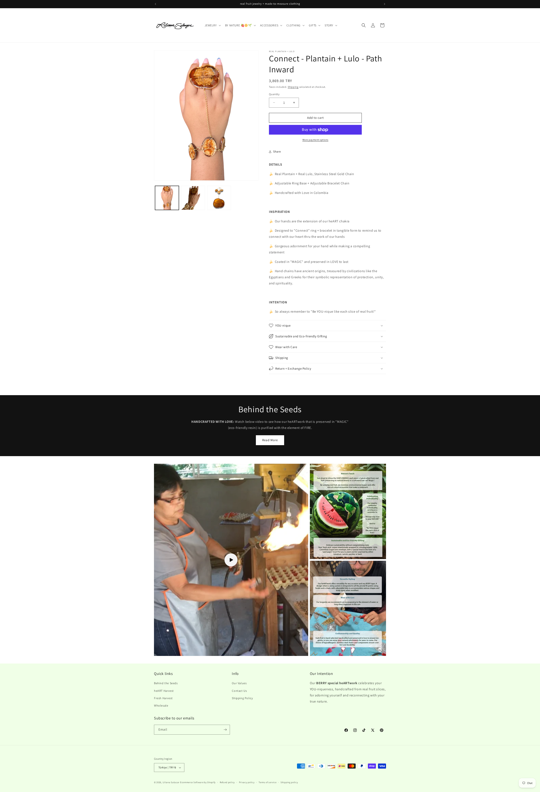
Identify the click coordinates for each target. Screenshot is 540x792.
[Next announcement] (384, 4)
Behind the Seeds (166, 683)
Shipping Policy (242, 698)
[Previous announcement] (155, 4)
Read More (270, 440)
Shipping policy (289, 782)
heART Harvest (164, 691)
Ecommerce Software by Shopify (198, 782)
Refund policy (227, 782)
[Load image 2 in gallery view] (193, 198)
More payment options (315, 139)
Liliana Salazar (171, 782)
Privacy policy (247, 782)
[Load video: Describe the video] (231, 560)
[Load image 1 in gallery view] (167, 198)
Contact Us (239, 691)
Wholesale (161, 705)
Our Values (239, 683)
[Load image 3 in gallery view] (219, 198)
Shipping (293, 86)
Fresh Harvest (163, 698)
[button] (212, 25)
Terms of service (267, 782)
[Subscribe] (225, 730)
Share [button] (277, 151)
